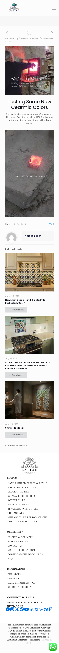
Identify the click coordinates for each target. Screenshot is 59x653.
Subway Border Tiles (22, 496)
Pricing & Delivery (20, 537)
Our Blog (14, 578)
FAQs (11, 558)
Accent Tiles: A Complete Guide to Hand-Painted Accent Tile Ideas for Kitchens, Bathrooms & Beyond (27, 365)
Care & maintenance (21, 583)
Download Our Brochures (25, 554)
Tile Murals (16, 513)
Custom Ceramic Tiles (22, 521)
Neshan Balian (28, 38)
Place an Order (18, 541)
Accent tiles (16, 500)
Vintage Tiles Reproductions (27, 517)
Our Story (14, 574)
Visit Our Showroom (21, 550)
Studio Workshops (20, 587)
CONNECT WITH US (20, 597)
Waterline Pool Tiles (22, 487)
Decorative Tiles (19, 492)
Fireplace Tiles (18, 504)
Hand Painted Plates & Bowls (28, 483)
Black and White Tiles (23, 509)
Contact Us (15, 546)
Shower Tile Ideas (14, 427)
